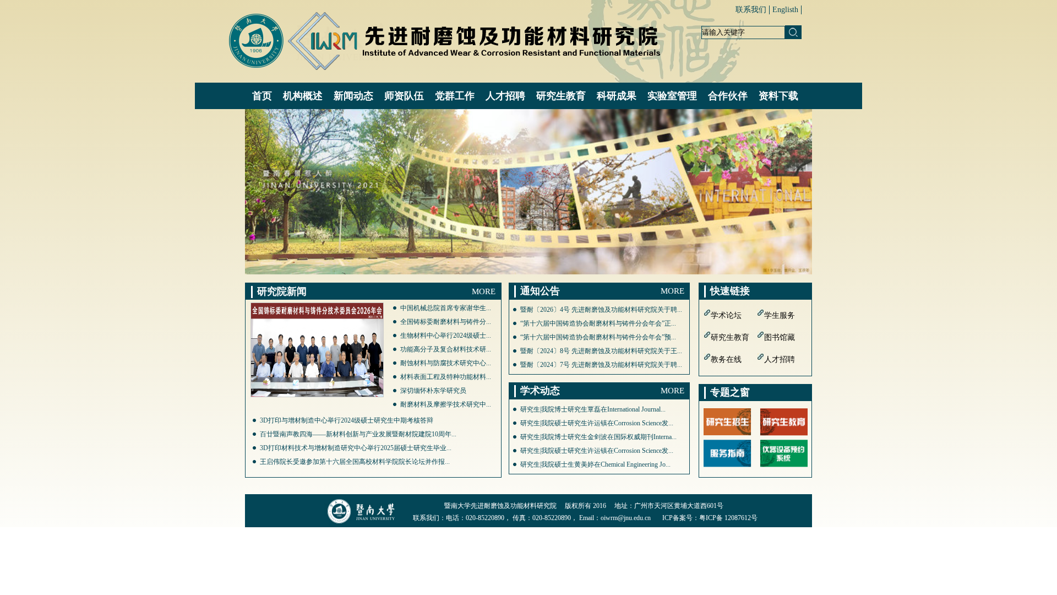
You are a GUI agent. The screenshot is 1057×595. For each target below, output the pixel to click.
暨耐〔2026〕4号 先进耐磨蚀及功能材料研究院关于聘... (601, 309)
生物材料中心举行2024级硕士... (445, 335)
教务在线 (726, 359)
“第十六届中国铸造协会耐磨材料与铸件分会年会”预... (598, 337)
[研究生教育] (784, 421)
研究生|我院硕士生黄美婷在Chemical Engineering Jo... (595, 464)
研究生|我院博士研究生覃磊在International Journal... (593, 409)
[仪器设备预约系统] (784, 452)
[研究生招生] (727, 421)
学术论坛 (726, 315)
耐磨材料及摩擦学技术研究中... (445, 404)
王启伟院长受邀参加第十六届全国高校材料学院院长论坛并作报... (355, 462)
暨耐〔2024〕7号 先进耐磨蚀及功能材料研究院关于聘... (601, 365)
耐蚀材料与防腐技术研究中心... (445, 363)
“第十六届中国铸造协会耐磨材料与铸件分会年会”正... (598, 323)
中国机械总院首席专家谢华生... (445, 308)
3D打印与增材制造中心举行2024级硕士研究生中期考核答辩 (346, 420)
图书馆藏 (779, 337)
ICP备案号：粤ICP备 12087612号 (710, 518)
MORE (483, 291)
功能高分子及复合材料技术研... (445, 349)
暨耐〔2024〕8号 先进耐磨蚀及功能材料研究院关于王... (601, 351)
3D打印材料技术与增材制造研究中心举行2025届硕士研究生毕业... (355, 448)
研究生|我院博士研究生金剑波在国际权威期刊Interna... (598, 437)
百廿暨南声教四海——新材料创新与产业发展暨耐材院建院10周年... (358, 434)
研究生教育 (730, 337)
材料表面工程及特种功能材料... (445, 377)
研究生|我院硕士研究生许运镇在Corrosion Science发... (596, 423)
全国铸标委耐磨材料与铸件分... (445, 322)
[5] (528, 191)
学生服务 (779, 315)
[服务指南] (727, 452)
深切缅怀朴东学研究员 (433, 390)
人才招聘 (779, 359)
